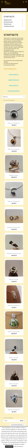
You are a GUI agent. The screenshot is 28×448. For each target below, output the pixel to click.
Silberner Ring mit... (14, 279)
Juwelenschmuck (9, 26)
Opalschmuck (8, 20)
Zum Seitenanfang (17, 425)
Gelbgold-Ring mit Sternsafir (14, 253)
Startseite (9, 16)
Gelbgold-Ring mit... (14, 175)
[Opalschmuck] (13, 72)
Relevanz (14, 97)
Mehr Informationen (18, 446)
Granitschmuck (8, 22)
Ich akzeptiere (9, 446)
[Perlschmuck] (13, 83)
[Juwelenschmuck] (13, 89)
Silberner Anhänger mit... (14, 123)
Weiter (22, 421)
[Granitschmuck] (13, 78)
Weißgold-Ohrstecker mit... (14, 227)
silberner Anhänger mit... (14, 149)
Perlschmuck (7, 24)
